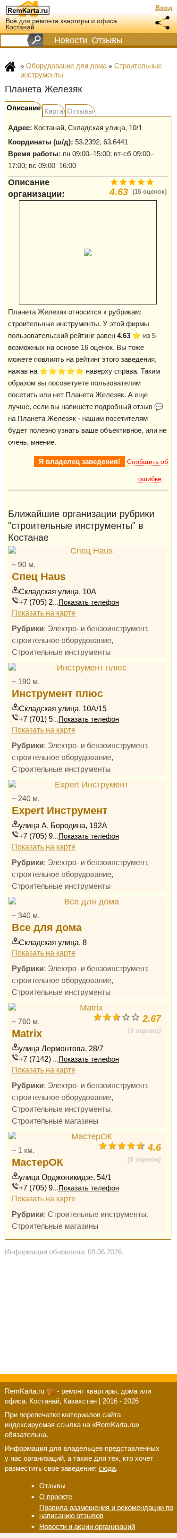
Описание (24, 108)
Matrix (27, 1033)
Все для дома (47, 927)
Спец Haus (39, 576)
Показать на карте (44, 612)
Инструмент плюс (57, 693)
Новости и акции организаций (87, 1526)
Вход (163, 7)
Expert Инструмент (60, 810)
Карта (53, 111)
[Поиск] (35, 40)
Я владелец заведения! (79, 461)
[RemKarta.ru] (45, 8)
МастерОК (37, 1162)
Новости (70, 40)
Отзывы (107, 40)
